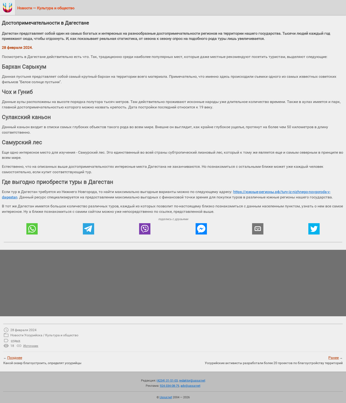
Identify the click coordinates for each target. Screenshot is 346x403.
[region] (173, 283)
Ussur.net (166, 397)
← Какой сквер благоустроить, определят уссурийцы (42, 360)
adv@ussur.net (190, 385)
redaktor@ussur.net (192, 380)
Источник (30, 346)
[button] (32, 228)
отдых (15, 340)
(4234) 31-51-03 (167, 380)
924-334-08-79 (169, 385)
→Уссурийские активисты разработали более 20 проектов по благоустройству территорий (274, 360)
